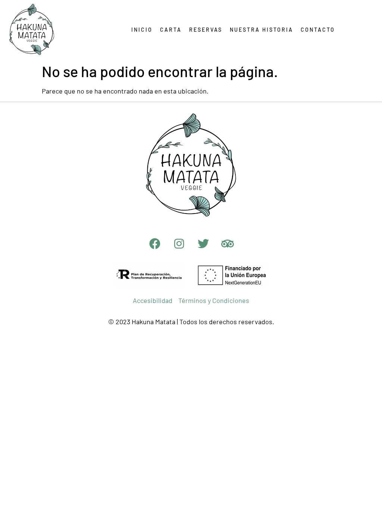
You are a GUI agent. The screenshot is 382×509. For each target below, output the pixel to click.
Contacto (318, 29)
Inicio (142, 29)
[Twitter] (203, 244)
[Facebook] (155, 244)
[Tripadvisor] (227, 244)
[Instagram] (179, 244)
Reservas (205, 29)
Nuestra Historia (261, 29)
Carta (171, 29)
